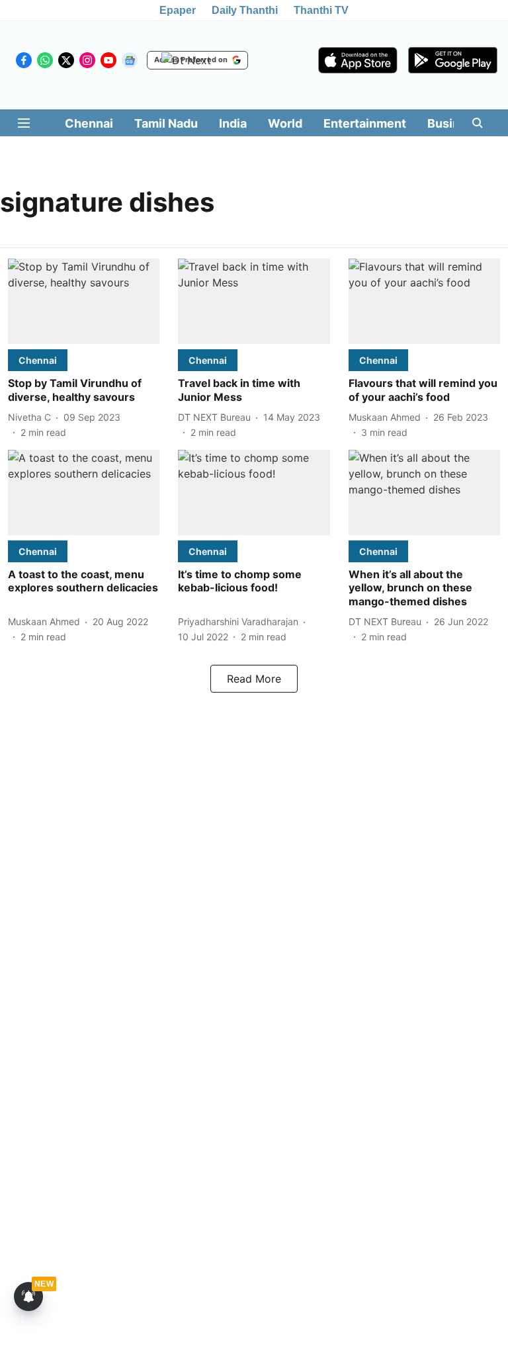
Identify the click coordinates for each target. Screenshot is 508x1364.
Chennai (89, 123)
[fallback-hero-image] (83, 301)
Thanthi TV (321, 10)
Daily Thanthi (245, 10)
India (233, 123)
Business (453, 123)
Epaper (177, 10)
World (285, 123)
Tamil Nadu (166, 123)
